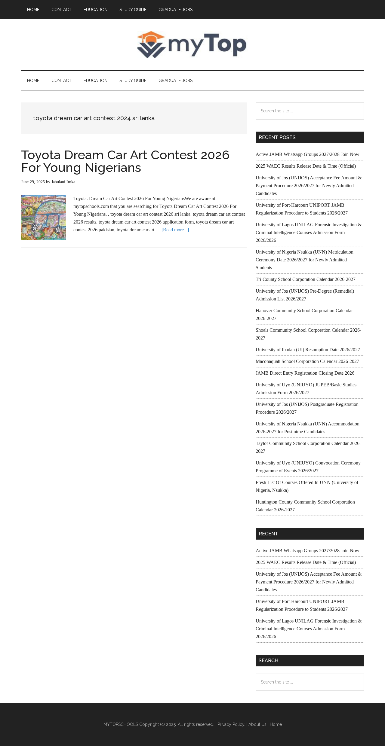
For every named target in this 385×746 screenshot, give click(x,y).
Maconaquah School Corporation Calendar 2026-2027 (307, 361)
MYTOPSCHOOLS (192, 44)
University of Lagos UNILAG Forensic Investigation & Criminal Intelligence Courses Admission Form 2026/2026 (309, 232)
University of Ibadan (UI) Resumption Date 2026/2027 (308, 349)
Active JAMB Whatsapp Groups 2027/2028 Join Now (307, 154)
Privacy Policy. (231, 724)
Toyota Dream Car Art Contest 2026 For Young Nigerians (125, 161)
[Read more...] (175, 229)
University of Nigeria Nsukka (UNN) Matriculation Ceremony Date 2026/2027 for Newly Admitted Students (304, 259)
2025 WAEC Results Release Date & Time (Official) (306, 166)
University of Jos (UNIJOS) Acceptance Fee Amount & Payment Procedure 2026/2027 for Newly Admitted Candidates (309, 185)
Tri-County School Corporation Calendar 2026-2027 (306, 279)
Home (276, 724)
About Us (257, 724)
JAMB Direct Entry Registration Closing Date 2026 (305, 373)
